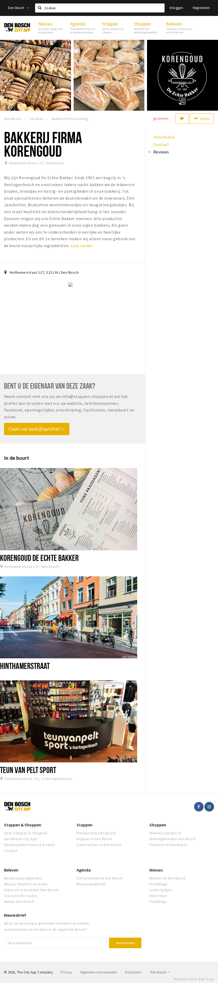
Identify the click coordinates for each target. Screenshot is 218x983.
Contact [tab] (161, 144)
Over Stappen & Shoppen (26, 833)
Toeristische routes (20, 895)
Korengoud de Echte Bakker (39, 557)
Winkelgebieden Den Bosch (172, 838)
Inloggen (176, 8)
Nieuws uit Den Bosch (167, 878)
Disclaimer (133, 972)
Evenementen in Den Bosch (100, 878)
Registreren (201, 8)
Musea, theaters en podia (26, 884)
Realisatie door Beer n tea (194, 979)
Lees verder (82, 245)
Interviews (158, 895)
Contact (10, 850)
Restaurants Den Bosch (96, 833)
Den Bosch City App (20, 838)
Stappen (85, 824)
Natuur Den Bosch (19, 901)
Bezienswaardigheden (23, 878)
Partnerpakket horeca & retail (29, 844)
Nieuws (156, 870)
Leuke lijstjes (160, 889)
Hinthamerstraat (25, 665)
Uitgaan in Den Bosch (94, 838)
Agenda (84, 870)
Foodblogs (158, 884)
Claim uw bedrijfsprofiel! (35, 429)
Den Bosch (16, 8)
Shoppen (157, 824)
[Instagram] (209, 807)
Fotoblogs (158, 901)
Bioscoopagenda (91, 884)
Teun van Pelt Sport (28, 769)
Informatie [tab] (164, 137)
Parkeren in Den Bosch (168, 844)
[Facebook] (199, 807)
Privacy (66, 972)
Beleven (11, 870)
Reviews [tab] (161, 151)
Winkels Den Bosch (165, 833)
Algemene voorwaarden (98, 972)
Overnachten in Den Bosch (99, 844)
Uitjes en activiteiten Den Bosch (31, 889)
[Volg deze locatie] (182, 118)
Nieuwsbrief (15, 915)
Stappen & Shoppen (22, 824)
